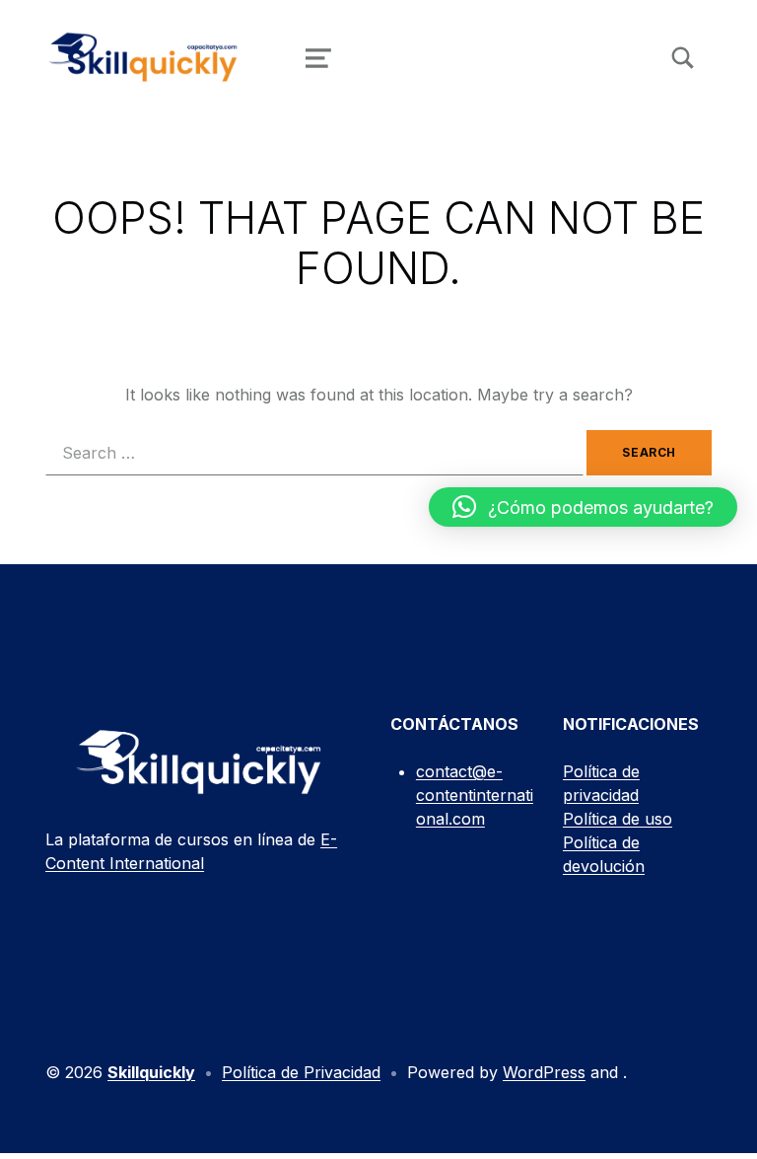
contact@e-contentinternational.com (474, 795)
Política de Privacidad (301, 1072)
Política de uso (617, 819)
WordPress (544, 1072)
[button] (583, 507)
